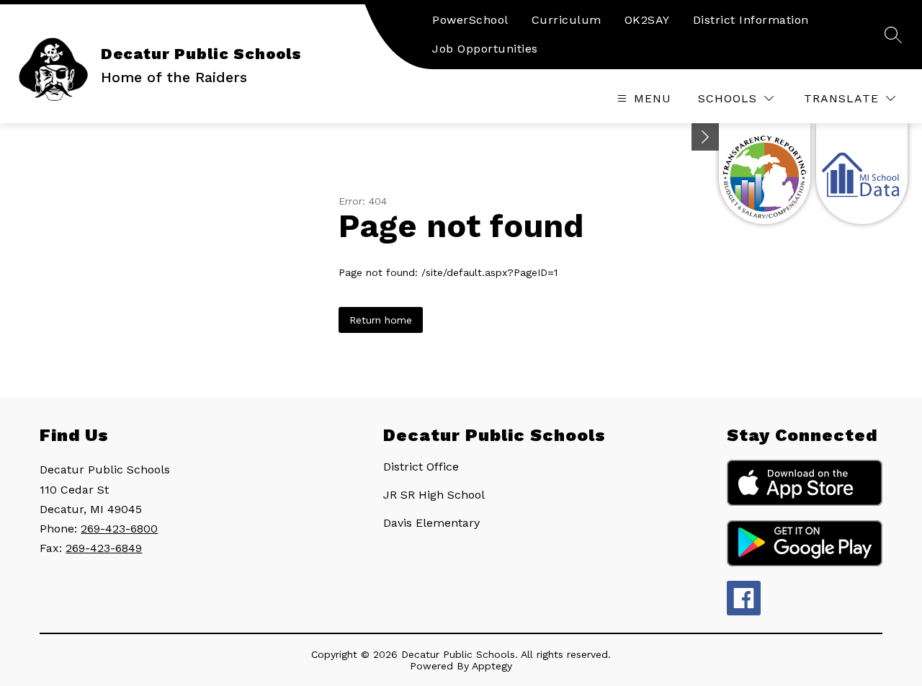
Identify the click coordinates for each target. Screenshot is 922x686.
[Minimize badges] (705, 137)
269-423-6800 (119, 528)
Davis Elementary (431, 523)
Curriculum (566, 20)
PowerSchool (470, 20)
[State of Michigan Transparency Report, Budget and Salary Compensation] (764, 173)
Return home (380, 320)
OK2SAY (647, 20)
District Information (751, 20)
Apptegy (492, 666)
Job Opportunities (485, 48)
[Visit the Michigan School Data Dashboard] (862, 173)
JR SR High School (434, 495)
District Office (421, 466)
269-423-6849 (104, 548)
